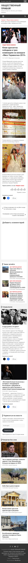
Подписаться (8, 430)
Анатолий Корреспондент (15, 512)
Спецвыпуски (7, 307)
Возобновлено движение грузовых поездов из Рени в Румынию (11, 535)
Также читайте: (9, 264)
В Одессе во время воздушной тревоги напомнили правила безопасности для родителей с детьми (16, 297)
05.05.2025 (5, 391)
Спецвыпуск (19, 323)
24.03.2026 (5, 465)
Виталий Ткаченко (13, 488)
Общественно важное (9, 45)
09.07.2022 (5, 512)
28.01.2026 (5, 328)
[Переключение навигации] (3, 16)
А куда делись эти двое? (10, 326)
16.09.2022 (5, 488)
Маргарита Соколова (14, 58)
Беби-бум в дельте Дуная (10, 486)
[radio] (11, 189)
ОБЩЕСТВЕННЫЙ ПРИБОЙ (18, 549)
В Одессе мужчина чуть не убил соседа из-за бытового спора (14, 208)
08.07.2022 (5, 539)
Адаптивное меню (25, 1)
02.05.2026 (12, 278)
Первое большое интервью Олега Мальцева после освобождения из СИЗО (17, 285)
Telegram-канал (20, 185)
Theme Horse (15, 558)
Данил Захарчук (13, 391)
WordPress (18, 560)
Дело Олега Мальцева (15, 281)
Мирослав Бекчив (13, 539)
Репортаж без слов (9, 440)
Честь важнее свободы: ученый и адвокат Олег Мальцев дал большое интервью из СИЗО (13, 461)
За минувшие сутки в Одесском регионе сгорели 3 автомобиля (13, 214)
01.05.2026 (12, 289)
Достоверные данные (16, 267)
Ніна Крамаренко (20, 278)
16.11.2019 (5, 58)
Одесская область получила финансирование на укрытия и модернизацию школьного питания (16, 272)
